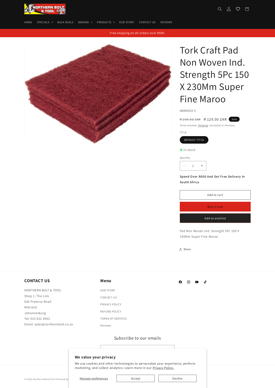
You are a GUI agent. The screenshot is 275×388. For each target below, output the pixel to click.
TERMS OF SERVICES (113, 318)
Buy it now (215, 207)
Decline (177, 378)
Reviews (105, 325)
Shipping (203, 125)
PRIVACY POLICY (110, 304)
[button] (45, 22)
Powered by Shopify (66, 379)
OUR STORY (107, 290)
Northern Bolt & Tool (44, 379)
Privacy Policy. (163, 368)
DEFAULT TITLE (194, 140)
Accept (135, 378)
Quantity (185, 157)
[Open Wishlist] (237, 8)
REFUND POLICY (110, 311)
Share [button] (187, 249)
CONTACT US (108, 297)
